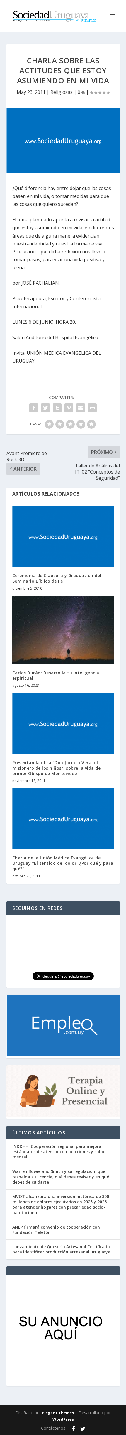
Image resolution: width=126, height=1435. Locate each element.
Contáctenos (53, 1428)
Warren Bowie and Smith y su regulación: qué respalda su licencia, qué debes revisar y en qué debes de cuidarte (60, 1176)
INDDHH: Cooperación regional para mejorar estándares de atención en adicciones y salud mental (58, 1152)
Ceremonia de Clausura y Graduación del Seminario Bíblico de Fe (56, 578)
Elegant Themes (58, 1412)
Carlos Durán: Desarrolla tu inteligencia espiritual (55, 675)
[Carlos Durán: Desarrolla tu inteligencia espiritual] (63, 630)
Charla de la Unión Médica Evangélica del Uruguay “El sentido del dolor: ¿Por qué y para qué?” (62, 863)
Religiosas (61, 92)
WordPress (63, 1419)
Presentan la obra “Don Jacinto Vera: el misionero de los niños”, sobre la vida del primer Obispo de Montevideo (57, 768)
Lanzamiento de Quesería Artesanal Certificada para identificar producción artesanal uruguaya (61, 1249)
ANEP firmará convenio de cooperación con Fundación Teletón (56, 1229)
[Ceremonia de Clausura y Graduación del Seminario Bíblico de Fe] (63, 536)
